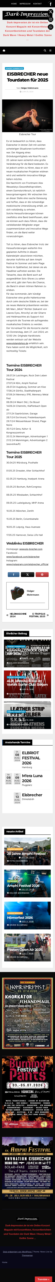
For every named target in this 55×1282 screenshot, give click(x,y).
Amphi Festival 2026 (23, 886)
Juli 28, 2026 (27, 857)
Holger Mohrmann (29, 88)
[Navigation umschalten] (50, 50)
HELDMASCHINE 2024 (18, 615)
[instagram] (11, 607)
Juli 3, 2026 (28, 921)
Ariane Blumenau (18, 925)
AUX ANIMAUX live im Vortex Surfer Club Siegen (27, 683)
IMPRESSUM (25, 4)
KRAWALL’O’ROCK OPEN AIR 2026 (27, 652)
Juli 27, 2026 (27, 889)
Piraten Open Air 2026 (24, 950)
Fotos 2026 (12, 881)
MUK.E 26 (14, 715)
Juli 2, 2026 (28, 953)
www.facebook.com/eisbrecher (23, 556)
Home (4, 1262)
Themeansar (27, 1255)
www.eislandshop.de (17, 343)
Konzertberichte (15, 849)
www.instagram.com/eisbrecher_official (27, 564)
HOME (14, 4)
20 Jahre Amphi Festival (26, 854)
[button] (45, 50)
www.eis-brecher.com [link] (30, 549)
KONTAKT (37, 4)
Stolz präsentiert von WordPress (17, 1252)
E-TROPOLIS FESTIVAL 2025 (37, 615)
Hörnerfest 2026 (20, 918)
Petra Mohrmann (18, 861)
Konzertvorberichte (14, 68)
